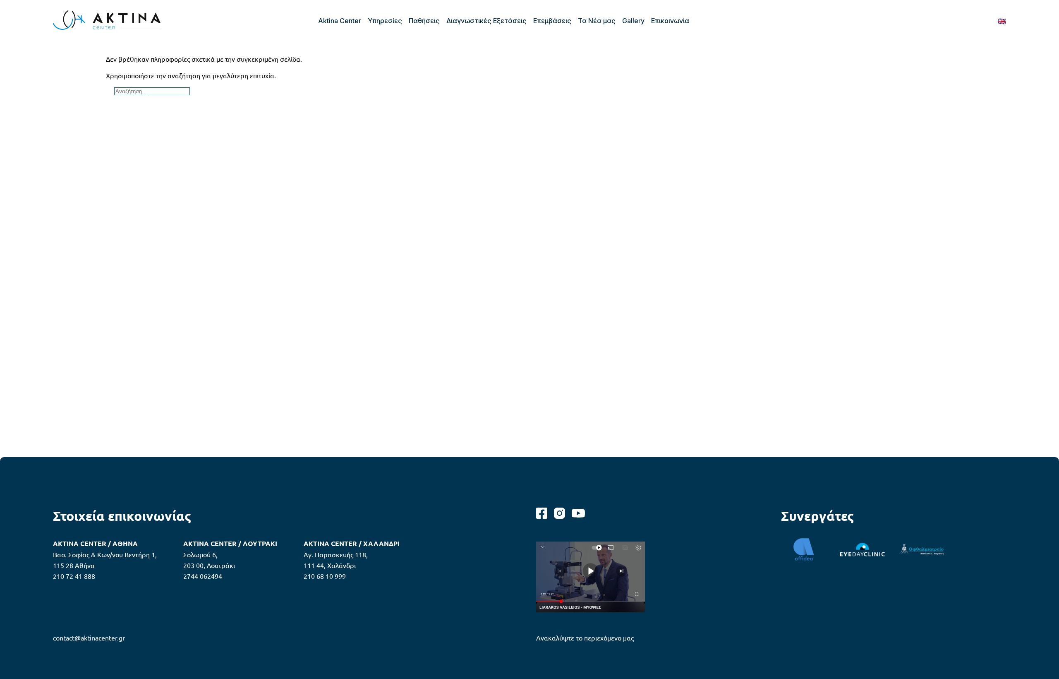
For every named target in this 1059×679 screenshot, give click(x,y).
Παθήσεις (424, 21)
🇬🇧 (1002, 21)
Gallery (633, 21)
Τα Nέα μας (597, 21)
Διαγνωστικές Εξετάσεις (486, 21)
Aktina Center (339, 21)
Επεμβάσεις (552, 21)
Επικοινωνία (670, 21)
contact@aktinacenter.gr (89, 637)
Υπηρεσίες (385, 21)
